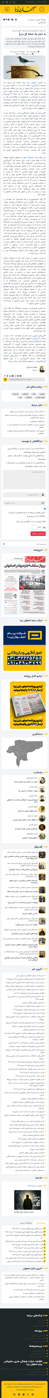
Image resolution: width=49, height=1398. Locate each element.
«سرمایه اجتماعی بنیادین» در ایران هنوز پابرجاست (24, 881)
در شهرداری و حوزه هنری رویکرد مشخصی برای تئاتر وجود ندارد (21, 857)
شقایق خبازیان (33, 806)
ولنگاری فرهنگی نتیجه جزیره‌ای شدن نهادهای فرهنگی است (21, 958)
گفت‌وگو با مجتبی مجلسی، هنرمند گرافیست (23, 887)
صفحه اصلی (41, 19)
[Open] (42, 9)
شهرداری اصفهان (39, 1341)
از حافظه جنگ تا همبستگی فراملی (25, 820)
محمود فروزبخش (32, 778)
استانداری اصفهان (39, 1335)
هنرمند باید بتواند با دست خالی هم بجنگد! (22, 891)
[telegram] (7, 2)
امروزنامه (38, 550)
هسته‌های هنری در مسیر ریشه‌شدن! (24, 933)
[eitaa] (14, 2)
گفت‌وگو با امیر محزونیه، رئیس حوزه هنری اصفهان (21, 929)
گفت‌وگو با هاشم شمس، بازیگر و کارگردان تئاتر (22, 852)
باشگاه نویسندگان (39, 1350)
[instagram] (10, 2)
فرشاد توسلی (33, 786)
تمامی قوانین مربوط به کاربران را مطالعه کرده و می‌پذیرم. (26, 514)
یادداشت (38, 772)
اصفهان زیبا (32, 82)
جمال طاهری (33, 795)
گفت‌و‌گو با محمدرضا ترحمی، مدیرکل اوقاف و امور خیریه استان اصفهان (21, 908)
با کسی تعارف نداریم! (30, 913)
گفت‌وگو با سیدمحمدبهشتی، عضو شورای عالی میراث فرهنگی (22, 919)
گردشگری (36, 338)
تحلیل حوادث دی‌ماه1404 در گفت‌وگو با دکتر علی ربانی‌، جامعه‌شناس (21, 875)
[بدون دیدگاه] (12, 19)
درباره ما (42, 1323)
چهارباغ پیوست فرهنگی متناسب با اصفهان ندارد (22, 801)
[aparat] (3, 2)
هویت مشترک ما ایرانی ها (28, 791)
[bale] (19, 1394)
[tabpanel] (24, 1245)
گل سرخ (16, 394)
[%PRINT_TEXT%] (16, 19)
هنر (21, 398)
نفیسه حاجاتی (31, 367)
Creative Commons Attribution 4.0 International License (28, 1388)
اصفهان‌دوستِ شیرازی (30, 837)
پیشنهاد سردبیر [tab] (26, 1222)
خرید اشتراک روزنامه (38, 1356)
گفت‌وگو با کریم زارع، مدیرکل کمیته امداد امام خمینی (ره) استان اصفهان (22, 864)
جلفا (34, 394)
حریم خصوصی (21, 512)
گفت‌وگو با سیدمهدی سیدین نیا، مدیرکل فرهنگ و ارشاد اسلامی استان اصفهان (21, 952)
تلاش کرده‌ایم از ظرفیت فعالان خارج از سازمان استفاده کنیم (21, 945)
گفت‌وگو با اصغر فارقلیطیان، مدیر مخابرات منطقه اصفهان (21, 897)
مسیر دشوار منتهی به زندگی (28, 811)
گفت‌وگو (38, 847)
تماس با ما (41, 1320)
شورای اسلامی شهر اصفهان (35, 1338)
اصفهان (42, 394)
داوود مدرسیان (33, 815)
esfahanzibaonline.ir (25, 1384)
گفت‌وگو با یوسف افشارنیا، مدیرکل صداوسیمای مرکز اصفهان (21, 939)
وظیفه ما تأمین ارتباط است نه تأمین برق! (23, 902)
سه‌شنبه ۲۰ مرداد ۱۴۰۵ (35, 1186)
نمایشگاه (30, 157)
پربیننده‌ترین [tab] (41, 1222)
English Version (39, 1326)
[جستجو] (3, 544)
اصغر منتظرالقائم (32, 833)
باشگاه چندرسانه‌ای (38, 1353)
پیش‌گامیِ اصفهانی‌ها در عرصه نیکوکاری (23, 869)
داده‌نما (38, 1178)
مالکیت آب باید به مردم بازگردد (26, 924)
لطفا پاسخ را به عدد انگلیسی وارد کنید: (31, 521)
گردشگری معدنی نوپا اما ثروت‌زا (26, 828)
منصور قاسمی (33, 824)
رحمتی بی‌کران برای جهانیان (24, 1212)
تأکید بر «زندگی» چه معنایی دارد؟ (26, 782)
